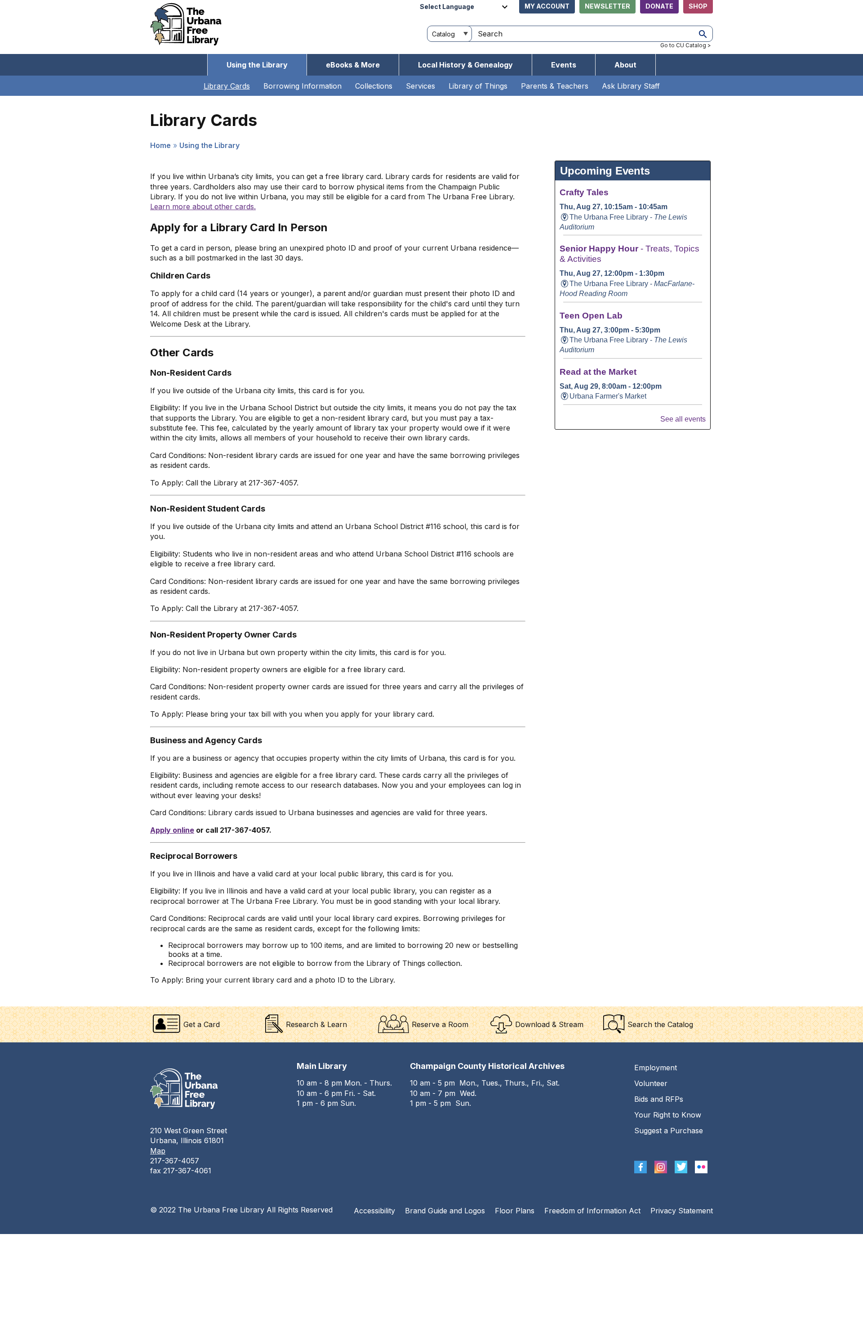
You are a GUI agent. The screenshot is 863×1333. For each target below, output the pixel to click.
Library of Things (478, 85)
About (625, 64)
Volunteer (650, 1083)
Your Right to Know (667, 1114)
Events (563, 64)
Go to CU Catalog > (685, 45)
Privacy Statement (681, 1210)
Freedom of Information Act (592, 1210)
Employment (655, 1067)
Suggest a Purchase (668, 1130)
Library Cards (227, 85)
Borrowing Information (302, 85)
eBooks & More (353, 64)
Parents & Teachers (554, 85)
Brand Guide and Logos (445, 1210)
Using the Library (257, 64)
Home (160, 145)
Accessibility (374, 1210)
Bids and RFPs (658, 1099)
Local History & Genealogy (465, 64)
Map (157, 1150)
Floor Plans (514, 1210)
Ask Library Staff (631, 85)
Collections (373, 85)
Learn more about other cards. (203, 206)
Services (420, 85)
